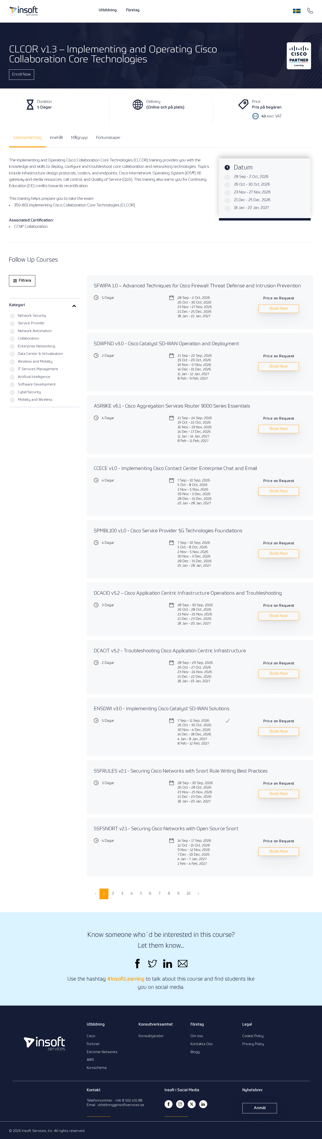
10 (188, 894)
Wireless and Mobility (35, 361)
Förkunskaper (108, 138)
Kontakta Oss (201, 1044)
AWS (90, 1060)
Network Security (32, 315)
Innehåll (56, 138)
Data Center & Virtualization (40, 354)
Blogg (195, 1052)
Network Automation (35, 331)
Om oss (196, 1036)
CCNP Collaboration (31, 227)
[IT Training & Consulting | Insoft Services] (23, 11)
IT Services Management (38, 369)
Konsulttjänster (151, 1036)
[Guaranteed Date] (227, 720)
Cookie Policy (253, 1036)
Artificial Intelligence (34, 377)
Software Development (37, 384)
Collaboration (28, 338)
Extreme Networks (102, 1052)
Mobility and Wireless (35, 399)
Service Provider (31, 323)
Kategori (17, 305)
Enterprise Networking (36, 346)
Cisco (91, 1036)
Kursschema (97, 1068)
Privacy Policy (253, 1044)
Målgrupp (79, 138)
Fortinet (93, 1044)
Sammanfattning (27, 138)
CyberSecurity (29, 392)
